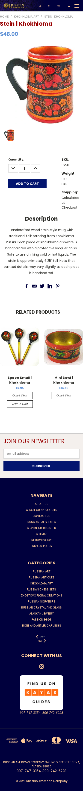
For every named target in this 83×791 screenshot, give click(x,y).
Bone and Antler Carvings (41, 625)
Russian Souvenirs (41, 601)
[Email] (34, 286)
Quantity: (16, 159)
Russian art (41, 571)
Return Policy (41, 540)
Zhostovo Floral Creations (41, 595)
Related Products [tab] (38, 312)
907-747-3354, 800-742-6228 (41, 712)
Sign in (32, 528)
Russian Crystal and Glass (41, 607)
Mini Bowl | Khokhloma (63, 380)
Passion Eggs (42, 619)
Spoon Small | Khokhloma (20, 380)
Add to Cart (20, 404)
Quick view (19, 395)
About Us (41, 504)
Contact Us (41, 516)
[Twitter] (42, 286)
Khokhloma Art (41, 583)
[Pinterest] (57, 286)
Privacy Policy (41, 546)
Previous (7, 786)
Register (49, 528)
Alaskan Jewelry (41, 613)
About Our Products (41, 510)
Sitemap (41, 534)
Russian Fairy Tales (41, 522)
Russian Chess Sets (41, 589)
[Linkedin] (49, 286)
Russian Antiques (41, 577)
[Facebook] (26, 286)
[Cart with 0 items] (69, 6)
